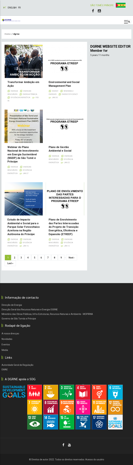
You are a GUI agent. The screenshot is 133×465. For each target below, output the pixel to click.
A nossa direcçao (10, 333)
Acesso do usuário (94, 459)
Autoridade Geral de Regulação (17, 365)
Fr (19, 7)
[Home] (11, 20)
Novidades (7, 339)
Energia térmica (30, 94)
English (12, 7)
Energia (14, 91)
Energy (55, 91)
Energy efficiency (70, 94)
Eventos (6, 344)
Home (8, 34)
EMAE (5, 369)
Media (5, 350)
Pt (4, 7)
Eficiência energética (20, 97)
